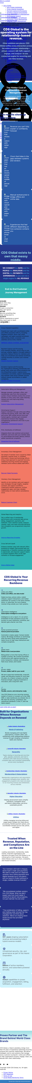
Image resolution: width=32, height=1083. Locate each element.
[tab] (13, 302)
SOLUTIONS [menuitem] (7, 6)
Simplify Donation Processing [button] (10, 381)
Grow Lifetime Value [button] (7, 565)
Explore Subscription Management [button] (12, 404)
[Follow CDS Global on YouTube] (7, 1064)
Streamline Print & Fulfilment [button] (10, 441)
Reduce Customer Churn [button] (9, 502)
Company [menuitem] (6, 68)
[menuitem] (14, 7)
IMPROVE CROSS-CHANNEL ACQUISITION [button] (15, 343)
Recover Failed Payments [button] (9, 473)
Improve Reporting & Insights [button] (10, 537)
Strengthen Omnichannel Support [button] (12, 424)
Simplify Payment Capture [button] (9, 361)
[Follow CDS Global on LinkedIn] (0, 1064)
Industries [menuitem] (6, 26)
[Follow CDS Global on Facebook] (3, 1064)
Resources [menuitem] (6, 38)
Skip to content (5, 1)
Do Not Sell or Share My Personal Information (19, 1081)
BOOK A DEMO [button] (5, 120)
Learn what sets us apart (8, 707)
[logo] (9, 1045)
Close (2, 2)
